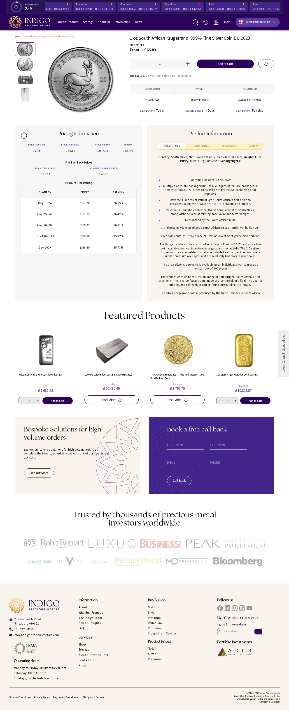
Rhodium (122, 4)
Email (171, 463)
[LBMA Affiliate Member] (43, 648)
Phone (215, 463)
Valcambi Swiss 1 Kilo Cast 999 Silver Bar (41, 374)
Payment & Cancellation (66, 697)
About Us (104, 22)
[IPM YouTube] (249, 608)
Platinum (78, 4)
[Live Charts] (216, 22)
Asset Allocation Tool (93, 655)
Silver (252, 4)
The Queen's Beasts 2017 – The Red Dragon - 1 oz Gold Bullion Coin (177, 376)
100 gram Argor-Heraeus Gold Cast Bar (237, 374)
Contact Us (86, 660)
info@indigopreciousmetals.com (36, 635)
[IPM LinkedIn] (227, 608)
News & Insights (90, 623)
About (83, 607)
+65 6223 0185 (24, 629)
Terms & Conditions (20, 697)
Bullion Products (68, 22)
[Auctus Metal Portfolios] (234, 652)
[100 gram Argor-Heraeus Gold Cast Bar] (243, 350)
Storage (88, 22)
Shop (82, 644)
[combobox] (257, 22)
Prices (83, 665)
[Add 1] (187, 64)
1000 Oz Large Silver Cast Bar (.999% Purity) (108, 374)
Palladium (166, 4)
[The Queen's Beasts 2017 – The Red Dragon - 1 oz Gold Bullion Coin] (177, 350)
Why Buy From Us (91, 613)
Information (122, 22)
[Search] (195, 22)
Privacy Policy (41, 697)
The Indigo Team (90, 618)
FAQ (81, 628)
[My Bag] (206, 22)
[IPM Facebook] (220, 608)
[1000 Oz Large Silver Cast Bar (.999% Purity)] (111, 350)
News (138, 22)
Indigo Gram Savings (162, 633)
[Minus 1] (135, 64)
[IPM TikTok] (242, 608)
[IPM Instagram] (235, 608)
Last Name (218, 445)
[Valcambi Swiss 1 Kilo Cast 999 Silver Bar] (45, 350)
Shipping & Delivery (94, 697)
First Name (175, 445)
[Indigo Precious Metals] (29, 22)
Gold (207, 4)
